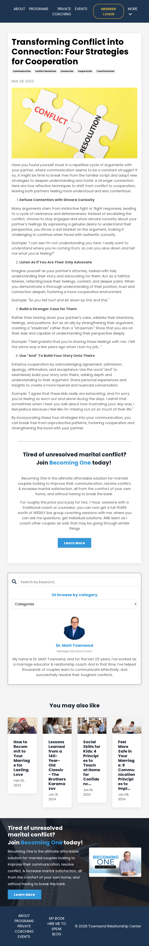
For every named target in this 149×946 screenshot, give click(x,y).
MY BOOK (56, 918)
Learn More (74, 543)
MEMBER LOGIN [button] (108, 11)
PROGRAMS (38, 8)
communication (22, 71)
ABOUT (19, 8)
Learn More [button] (24, 894)
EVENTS (81, 8)
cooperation (85, 71)
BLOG (56, 934)
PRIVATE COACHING (61, 11)
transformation (105, 71)
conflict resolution (45, 71)
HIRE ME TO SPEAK (57, 926)
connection (67, 71)
